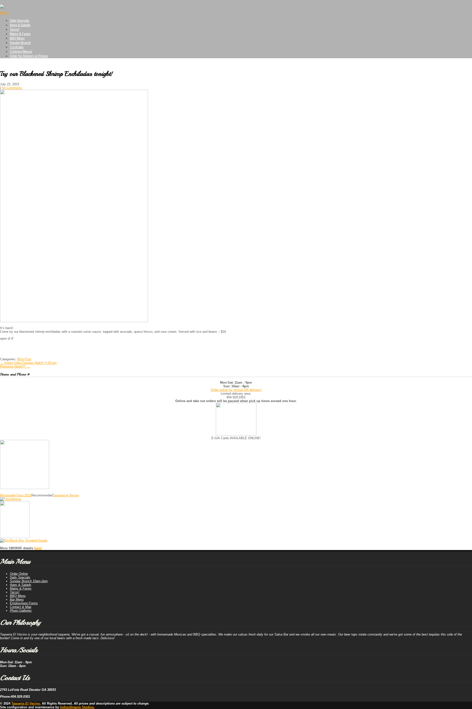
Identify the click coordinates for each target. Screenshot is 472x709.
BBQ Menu (17, 38)
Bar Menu (17, 599)
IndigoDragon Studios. (77, 707)
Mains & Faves (20, 34)
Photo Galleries (21, 610)
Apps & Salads (20, 25)
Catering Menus (21, 51)
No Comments (12, 88)
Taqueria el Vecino (66, 495)
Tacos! (14, 29)
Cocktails (17, 47)
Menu (4, 13)
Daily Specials (19, 20)
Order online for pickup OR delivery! (236, 390)
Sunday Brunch (20, 43)
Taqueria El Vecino (25, 703)
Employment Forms (24, 603)
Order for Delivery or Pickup (29, 56)
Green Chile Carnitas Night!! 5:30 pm (28, 363)
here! (38, 548)
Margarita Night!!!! (15, 366)
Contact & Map (20, 607)
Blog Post (24, 359)
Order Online (19, 574)
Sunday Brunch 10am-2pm (29, 581)
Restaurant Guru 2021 (15, 495)
